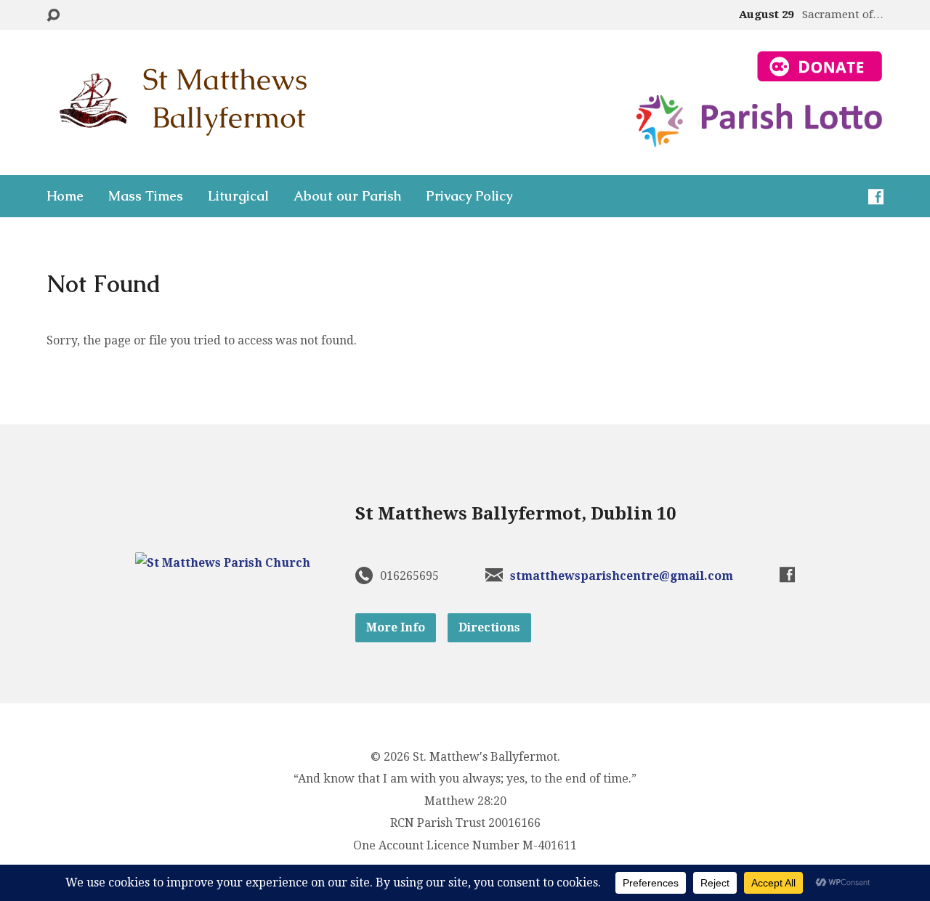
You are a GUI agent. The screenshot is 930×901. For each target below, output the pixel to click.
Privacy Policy (469, 196)
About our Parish (347, 196)
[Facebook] (876, 196)
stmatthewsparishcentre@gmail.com (621, 576)
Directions (489, 627)
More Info (395, 627)
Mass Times (145, 196)
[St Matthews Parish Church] (222, 563)
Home (65, 196)
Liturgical (238, 196)
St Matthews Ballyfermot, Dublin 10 (515, 514)
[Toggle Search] (53, 16)
